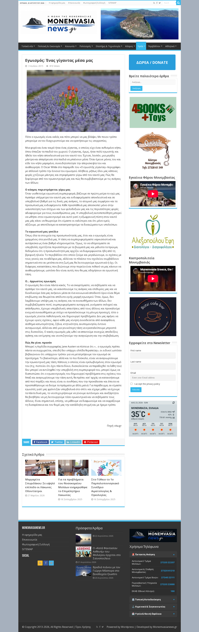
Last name (135, 361)
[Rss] (154, 3)
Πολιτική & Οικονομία (49, 46)
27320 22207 (167, 562)
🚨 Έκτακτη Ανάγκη (143, 554)
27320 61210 (168, 570)
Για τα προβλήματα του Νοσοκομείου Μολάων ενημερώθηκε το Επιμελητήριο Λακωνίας (72, 487)
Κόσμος (129, 46)
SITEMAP (112, 2)
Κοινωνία (69, 46)
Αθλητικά (169, 46)
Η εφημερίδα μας (57, 2)
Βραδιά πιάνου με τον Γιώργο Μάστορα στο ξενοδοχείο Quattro (106, 570)
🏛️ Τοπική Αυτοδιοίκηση (146, 599)
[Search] (178, 2)
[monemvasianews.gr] (59, 21)
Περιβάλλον (154, 46)
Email (133, 372)
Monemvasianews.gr (165, 627)
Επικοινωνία (74, 2)
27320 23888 (167, 584)
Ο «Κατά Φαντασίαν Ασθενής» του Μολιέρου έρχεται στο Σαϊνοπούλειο (107, 553)
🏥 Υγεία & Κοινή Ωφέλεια (147, 613)
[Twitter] (159, 3)
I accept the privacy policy (147, 383)
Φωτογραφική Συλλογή (94, 2)
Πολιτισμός (85, 46)
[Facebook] (157, 3)
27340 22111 (168, 577)
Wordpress (127, 627)
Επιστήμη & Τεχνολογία (108, 46)
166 (173, 591)
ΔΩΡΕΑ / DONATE (152, 62)
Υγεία (140, 46)
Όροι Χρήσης (83, 627)
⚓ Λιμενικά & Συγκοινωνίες (148, 606)
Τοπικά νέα (27, 46)
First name (135, 350)
